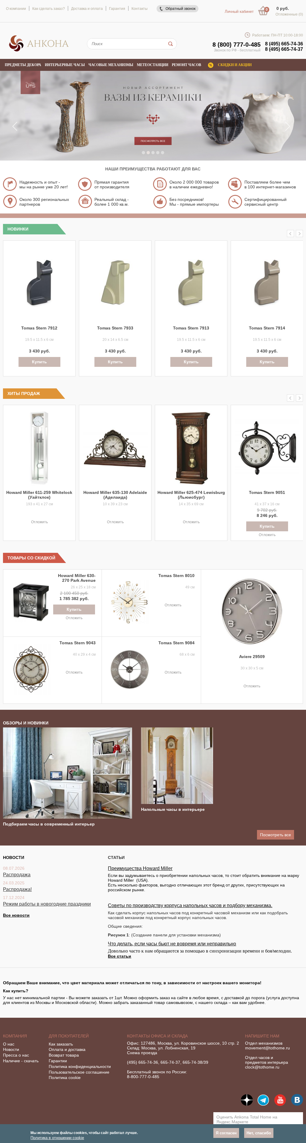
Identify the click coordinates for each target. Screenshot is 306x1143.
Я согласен (226, 1133)
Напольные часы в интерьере (173, 809)
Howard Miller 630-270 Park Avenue (77, 578)
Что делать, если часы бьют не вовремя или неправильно (172, 943)
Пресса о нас (16, 1055)
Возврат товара (64, 1055)
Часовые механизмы (110, 65)
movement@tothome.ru (267, 1048)
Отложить (39, 522)
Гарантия (117, 9)
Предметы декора (23, 65)
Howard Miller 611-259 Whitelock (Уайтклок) (39, 495)
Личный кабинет (239, 11)
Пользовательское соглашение (79, 1072)
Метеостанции (152, 65)
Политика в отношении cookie (57, 1138)
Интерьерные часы (65, 65)
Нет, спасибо (259, 1133)
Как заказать (61, 1044)
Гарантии (58, 1060)
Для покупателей (69, 1036)
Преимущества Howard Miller (140, 868)
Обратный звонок (180, 9)
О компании (16, 9)
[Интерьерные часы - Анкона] (39, 50)
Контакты (139, 9)
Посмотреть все (275, 834)
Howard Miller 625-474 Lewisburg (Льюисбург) (191, 495)
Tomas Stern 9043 (77, 642)
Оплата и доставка (67, 1049)
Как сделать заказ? (48, 9)
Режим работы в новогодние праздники (47, 904)
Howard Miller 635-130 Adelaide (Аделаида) (115, 495)
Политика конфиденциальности (80, 1066)
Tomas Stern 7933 (115, 328)
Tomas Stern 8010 (176, 575)
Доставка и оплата (87, 9)
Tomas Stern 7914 (267, 328)
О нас (8, 1044)
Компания (15, 1036)
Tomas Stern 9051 (267, 492)
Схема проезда (142, 1052)
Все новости (16, 915)
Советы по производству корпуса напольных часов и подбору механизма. (190, 905)
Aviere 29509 (252, 656)
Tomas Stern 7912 (39, 328)
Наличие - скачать (21, 1060)
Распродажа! (17, 889)
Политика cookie (65, 1077)
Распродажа (16, 874)
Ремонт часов (186, 65)
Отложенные (289, 14)
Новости (11, 1049)
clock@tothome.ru (262, 1067)
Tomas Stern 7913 (191, 328)
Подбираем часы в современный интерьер (49, 824)
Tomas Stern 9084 (176, 642)
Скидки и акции (235, 65)
